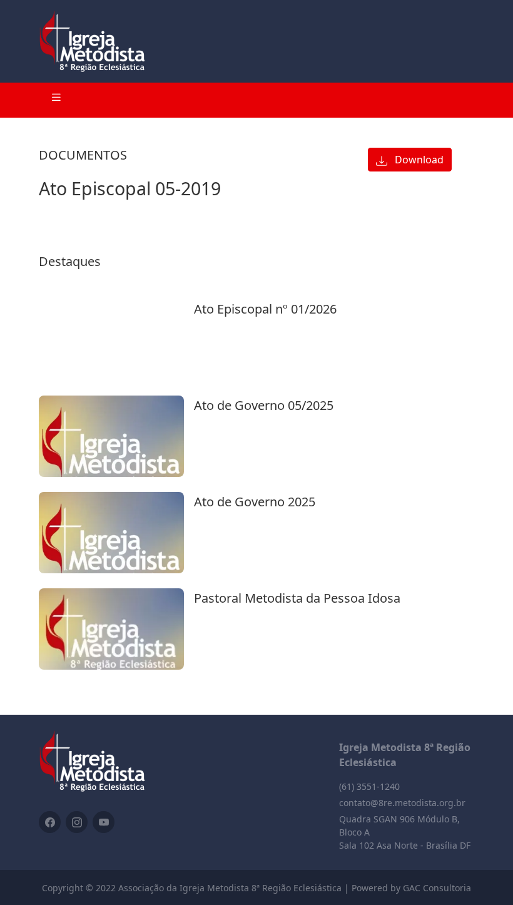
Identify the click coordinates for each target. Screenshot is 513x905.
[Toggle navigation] (56, 100)
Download (418, 159)
